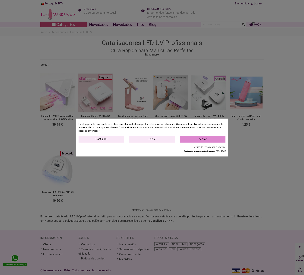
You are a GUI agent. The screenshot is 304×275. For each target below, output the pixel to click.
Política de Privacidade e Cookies (209, 147)
